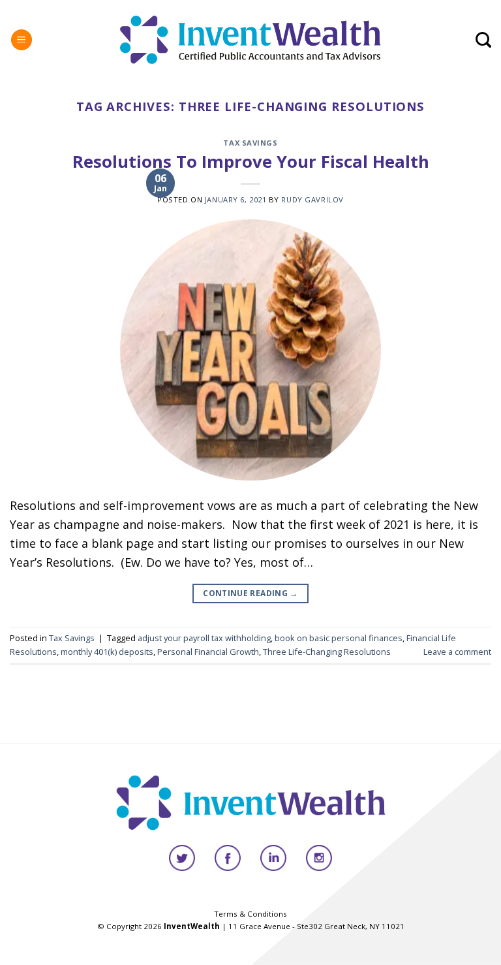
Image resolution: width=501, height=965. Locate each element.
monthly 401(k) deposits (107, 651)
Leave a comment (457, 651)
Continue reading (250, 593)
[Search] (483, 40)
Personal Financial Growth (208, 651)
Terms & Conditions (250, 914)
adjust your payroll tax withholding (204, 638)
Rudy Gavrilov (312, 199)
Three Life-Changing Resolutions (327, 651)
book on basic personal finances (338, 638)
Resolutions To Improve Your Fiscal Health (250, 161)
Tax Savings (250, 143)
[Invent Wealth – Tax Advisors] (250, 39)
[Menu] (21, 40)
